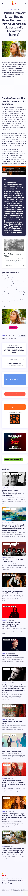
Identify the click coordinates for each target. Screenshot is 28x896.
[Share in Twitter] (6, 338)
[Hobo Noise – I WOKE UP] (14, 644)
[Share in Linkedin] (12, 338)
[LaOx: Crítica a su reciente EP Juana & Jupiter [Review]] (14, 549)
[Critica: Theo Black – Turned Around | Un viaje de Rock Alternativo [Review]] (14, 611)
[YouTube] (11, 883)
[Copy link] (15, 338)
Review (13, 509)
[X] (5, 883)
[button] (2, 3)
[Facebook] (2, 883)
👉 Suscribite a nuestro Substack (14, 407)
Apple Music (16, 278)
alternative (5, 332)
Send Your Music (15, 394)
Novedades (13, 38)
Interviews (6, 474)
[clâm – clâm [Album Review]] (14, 740)
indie (19, 332)
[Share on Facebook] (9, 338)
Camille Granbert (13, 332)
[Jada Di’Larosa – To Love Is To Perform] (14, 710)
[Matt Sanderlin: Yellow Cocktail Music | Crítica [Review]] (14, 580)
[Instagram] (8, 883)
